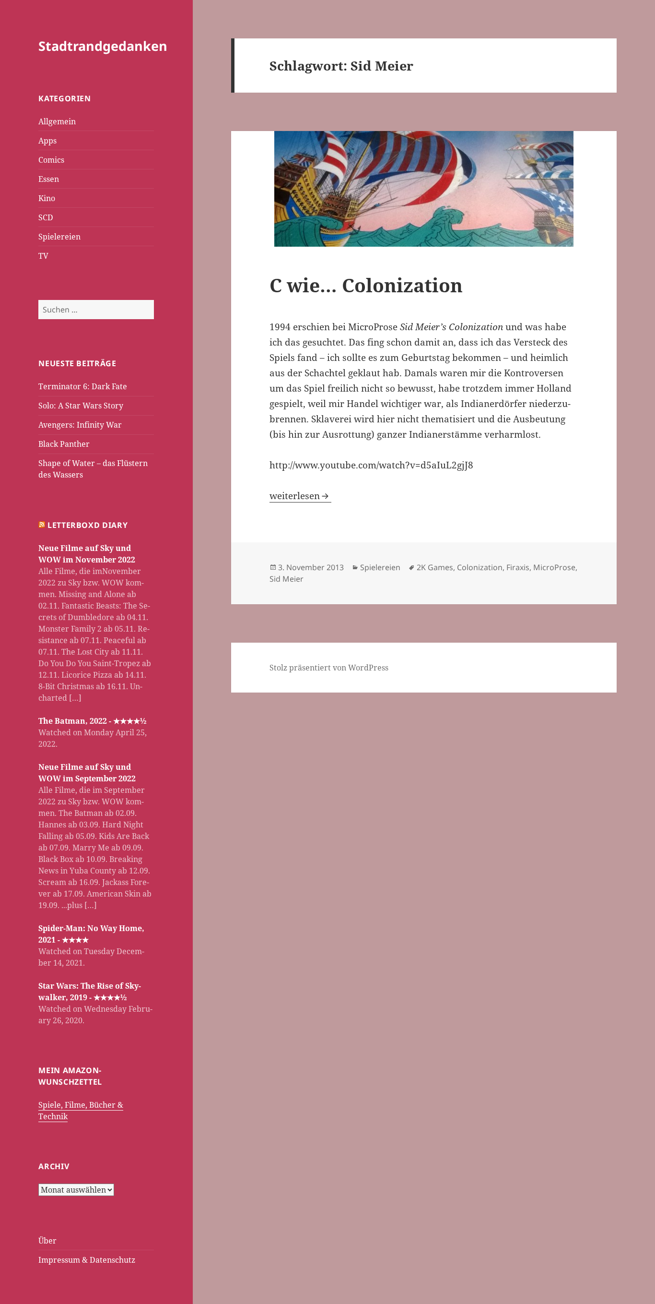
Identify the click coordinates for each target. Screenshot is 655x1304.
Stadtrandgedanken (102, 46)
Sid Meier (286, 579)
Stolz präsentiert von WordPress (328, 667)
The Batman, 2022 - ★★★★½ (92, 721)
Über (47, 1240)
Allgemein (57, 121)
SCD (45, 217)
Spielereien (59, 236)
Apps (47, 140)
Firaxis (517, 567)
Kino (46, 198)
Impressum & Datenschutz (86, 1260)
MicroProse (554, 567)
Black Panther (64, 444)
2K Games (435, 567)
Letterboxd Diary (87, 525)
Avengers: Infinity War (80, 424)
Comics (51, 160)
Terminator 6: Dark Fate (82, 386)
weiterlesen (300, 496)
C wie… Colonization (366, 285)
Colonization (480, 567)
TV (43, 256)
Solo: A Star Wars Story (80, 405)
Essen (48, 179)
